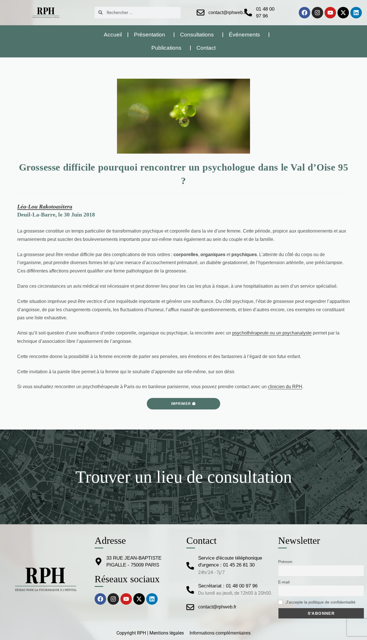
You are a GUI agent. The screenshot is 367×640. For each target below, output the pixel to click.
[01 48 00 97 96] (248, 12)
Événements (244, 35)
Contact (206, 48)
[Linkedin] (356, 12)
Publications (166, 48)
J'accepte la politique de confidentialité (320, 602)
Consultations (197, 35)
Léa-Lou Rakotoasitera (44, 206)
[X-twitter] (343, 12)
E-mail (284, 582)
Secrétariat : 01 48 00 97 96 (227, 586)
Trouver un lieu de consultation (183, 476)
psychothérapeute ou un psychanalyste (272, 332)
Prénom (285, 561)
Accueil (113, 35)
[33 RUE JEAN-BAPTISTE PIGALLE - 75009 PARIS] (98, 561)
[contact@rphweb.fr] (200, 12)
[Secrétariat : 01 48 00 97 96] (190, 590)
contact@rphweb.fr (227, 12)
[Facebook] (304, 12)
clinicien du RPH (285, 386)
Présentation (149, 35)
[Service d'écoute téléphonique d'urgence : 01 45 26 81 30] (190, 566)
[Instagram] (317, 12)
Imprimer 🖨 (183, 404)
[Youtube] (330, 12)
